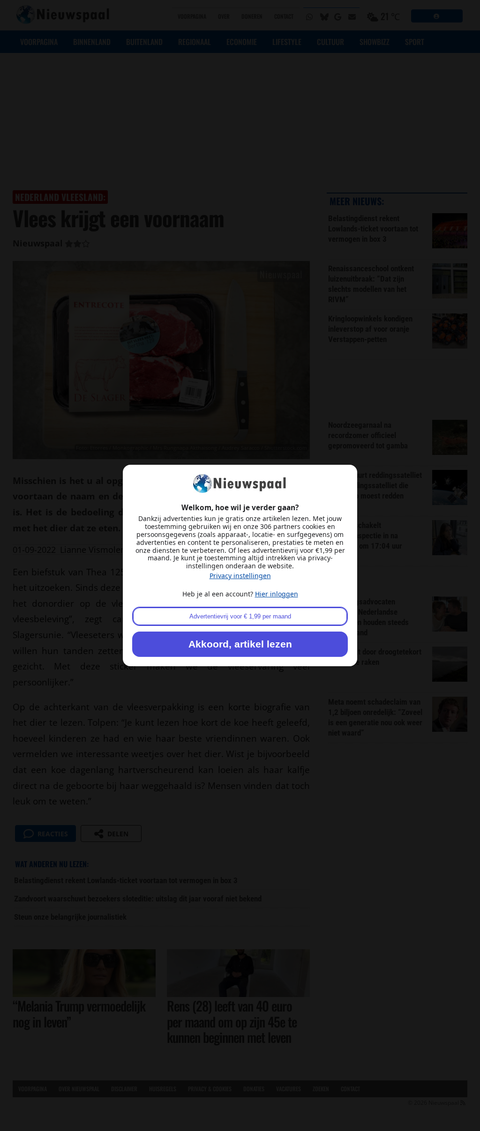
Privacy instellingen (240, 575)
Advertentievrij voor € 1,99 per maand (240, 616)
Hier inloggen (276, 593)
